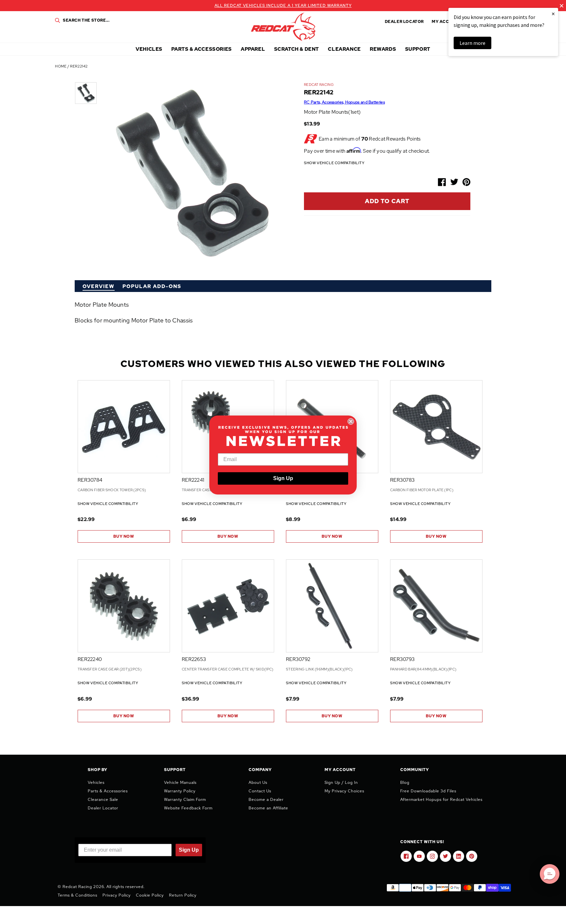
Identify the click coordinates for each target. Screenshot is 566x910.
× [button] (553, 14)
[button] (549, 874)
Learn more (472, 43)
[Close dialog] (351, 421)
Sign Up (283, 478)
